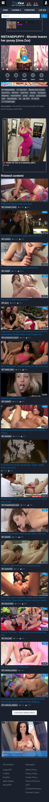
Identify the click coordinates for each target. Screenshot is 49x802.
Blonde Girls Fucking (36, 90)
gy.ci (6, 303)
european (41, 93)
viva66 (7, 271)
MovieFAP (7, 785)
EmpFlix (6, 777)
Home (5, 10)
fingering (5, 96)
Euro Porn (6, 93)
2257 (27, 785)
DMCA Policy (31, 770)
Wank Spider (8, 781)
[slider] (15, 69)
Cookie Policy (31, 777)
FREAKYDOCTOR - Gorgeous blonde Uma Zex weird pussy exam (24, 500)
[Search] (44, 16)
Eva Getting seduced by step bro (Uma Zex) (19, 268)
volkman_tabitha (10, 705)
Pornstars (29, 10)
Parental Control (32, 792)
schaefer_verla (10, 207)
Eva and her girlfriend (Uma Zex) (14, 300)
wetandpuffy (12, 99)
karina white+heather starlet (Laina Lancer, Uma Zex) (23, 534)
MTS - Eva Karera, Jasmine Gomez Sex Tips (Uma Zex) (24, 366)
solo (3, 99)
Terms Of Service (32, 781)
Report (24, 79)
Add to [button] (41, 79)
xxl (20, 99)
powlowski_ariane (11, 338)
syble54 (7, 401)
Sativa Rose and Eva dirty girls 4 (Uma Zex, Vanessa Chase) (23, 431)
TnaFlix (6, 774)
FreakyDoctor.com (11, 505)
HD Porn (15, 93)
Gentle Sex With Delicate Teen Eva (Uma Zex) (20, 566)
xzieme (7, 239)
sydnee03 (8, 569)
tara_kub (7, 638)
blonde (33, 93)
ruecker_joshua (10, 670)
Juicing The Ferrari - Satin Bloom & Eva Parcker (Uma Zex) (24, 633)
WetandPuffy (9, 90)
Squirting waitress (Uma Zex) (13, 398)
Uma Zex (23, 90)
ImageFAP (7, 770)
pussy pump (41, 96)
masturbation (16, 96)
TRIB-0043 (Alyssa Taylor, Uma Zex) (16, 204)
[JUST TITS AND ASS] (18, 3)
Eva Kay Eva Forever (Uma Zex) (14, 667)
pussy (32, 96)
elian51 (7, 537)
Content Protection (33, 789)
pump (25, 96)
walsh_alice (8, 369)
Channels (16, 10)
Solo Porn (24, 93)
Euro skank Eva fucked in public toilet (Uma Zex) (21, 236)
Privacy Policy (31, 774)
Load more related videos (24, 713)
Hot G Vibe (8, 604)
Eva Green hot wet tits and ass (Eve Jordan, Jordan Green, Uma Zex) (22, 466)
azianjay (7, 436)
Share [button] (33, 79)
